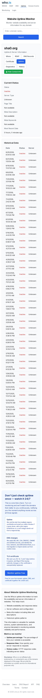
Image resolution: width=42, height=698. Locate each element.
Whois (8, 56)
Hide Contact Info (14, 72)
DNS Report (24, 684)
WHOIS (4, 6)
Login (14, 10)
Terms (16, 688)
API (32, 684)
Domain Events (33, 6)
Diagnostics (10, 67)
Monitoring (6, 10)
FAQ (38, 684)
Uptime (23, 6)
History (21, 67)
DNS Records (29, 56)
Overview (6, 684)
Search (21, 37)
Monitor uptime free (16, 573)
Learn (14, 684)
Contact (25, 688)
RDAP (11, 6)
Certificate (10, 61)
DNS (17, 6)
